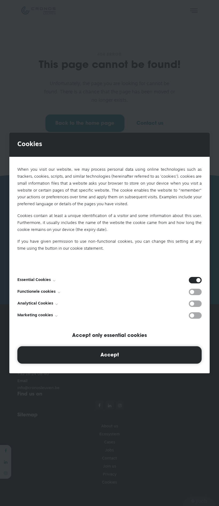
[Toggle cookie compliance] (195, 292)
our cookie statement (83, 249)
